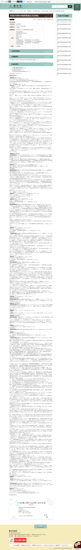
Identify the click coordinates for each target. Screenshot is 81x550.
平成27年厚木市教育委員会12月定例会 (64, 74)
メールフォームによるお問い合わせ (25, 515)
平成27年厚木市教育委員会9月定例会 (64, 56)
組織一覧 (58, 545)
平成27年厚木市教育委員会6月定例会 (64, 43)
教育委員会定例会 (36, 11)
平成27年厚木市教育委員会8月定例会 (64, 52)
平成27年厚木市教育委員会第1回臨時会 (64, 61)
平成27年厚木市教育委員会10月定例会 (64, 65)
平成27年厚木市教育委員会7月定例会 (64, 47)
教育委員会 (29, 11)
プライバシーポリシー (49, 545)
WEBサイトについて (37, 545)
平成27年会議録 (45, 11)
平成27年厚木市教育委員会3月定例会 (64, 29)
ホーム (17, 11)
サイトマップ (65, 545)
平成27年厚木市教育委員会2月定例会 (64, 25)
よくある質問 (16, 545)
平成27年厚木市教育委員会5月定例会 (64, 38)
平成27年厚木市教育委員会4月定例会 (64, 34)
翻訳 (49, 1)
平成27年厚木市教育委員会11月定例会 (64, 69)
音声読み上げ (29, 1)
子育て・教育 (23, 11)
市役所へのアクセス (25, 545)
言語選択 (36, 1)
